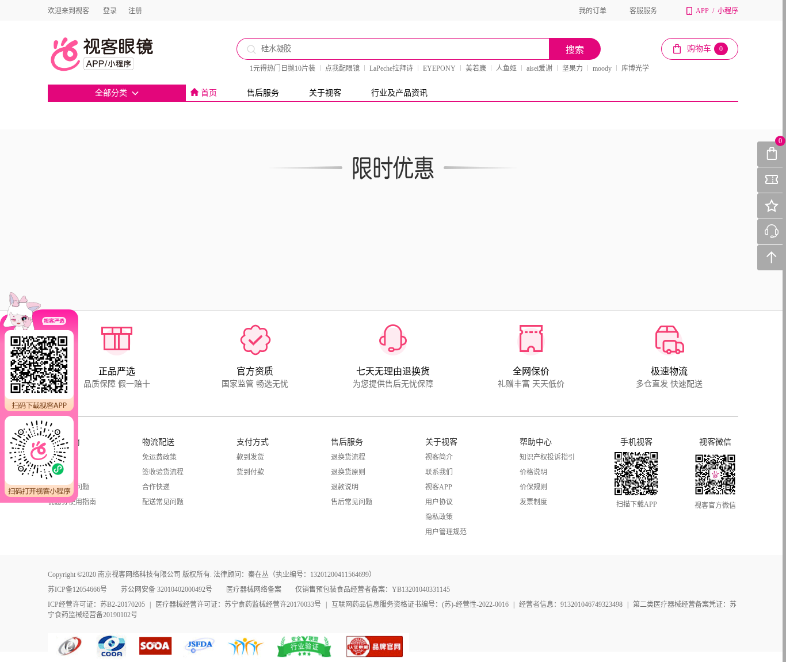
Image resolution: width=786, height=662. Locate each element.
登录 (110, 11)
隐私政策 (439, 517)
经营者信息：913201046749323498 (571, 604)
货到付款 (250, 472)
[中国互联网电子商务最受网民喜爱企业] (246, 646)
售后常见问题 (351, 502)
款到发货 (250, 457)
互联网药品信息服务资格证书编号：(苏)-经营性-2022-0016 (420, 604)
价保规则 (533, 487)
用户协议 (439, 502)
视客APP (438, 487)
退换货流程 (348, 457)
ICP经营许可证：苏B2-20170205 (96, 604)
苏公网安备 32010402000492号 (166, 590)
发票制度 (533, 502)
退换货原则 (348, 472)
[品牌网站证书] (375, 646)
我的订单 (592, 11)
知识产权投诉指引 (547, 457)
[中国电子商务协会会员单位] (71, 646)
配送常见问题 (163, 502)
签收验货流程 (163, 472)
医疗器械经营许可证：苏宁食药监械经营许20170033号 (238, 604)
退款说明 (344, 487)
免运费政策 (159, 457)
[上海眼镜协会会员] (155, 646)
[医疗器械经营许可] (201, 646)
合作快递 (156, 487)
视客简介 (439, 457)
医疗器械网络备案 (253, 590)
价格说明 (533, 472)
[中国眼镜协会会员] (114, 646)
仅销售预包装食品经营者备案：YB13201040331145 (372, 590)
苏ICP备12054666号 (77, 590)
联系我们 (439, 472)
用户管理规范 (446, 532)
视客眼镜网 (114, 54)
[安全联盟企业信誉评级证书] (305, 646)
